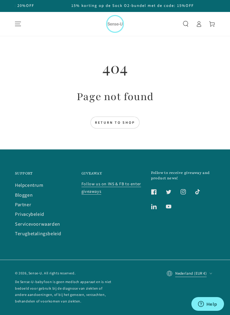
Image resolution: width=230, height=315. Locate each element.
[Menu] (18, 23)
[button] (185, 23)
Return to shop (115, 122)
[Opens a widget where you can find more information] (207, 304)
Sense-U (35, 273)
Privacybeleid (29, 214)
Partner (23, 204)
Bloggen (24, 195)
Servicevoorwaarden (37, 224)
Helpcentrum (29, 185)
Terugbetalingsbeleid (38, 233)
